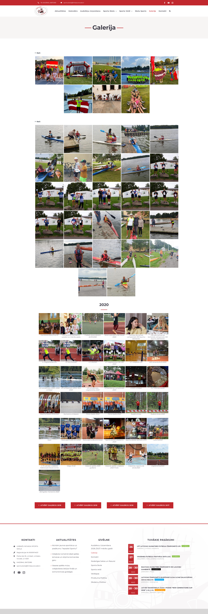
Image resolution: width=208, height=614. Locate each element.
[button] (170, 11)
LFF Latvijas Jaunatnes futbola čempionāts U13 (158, 546)
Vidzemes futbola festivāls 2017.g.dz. (154, 557)
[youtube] (19, 572)
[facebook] (14, 572)
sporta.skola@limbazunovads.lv (28, 566)
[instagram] (24, 572)
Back (38, 53)
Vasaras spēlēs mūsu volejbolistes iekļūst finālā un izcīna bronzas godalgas (64, 568)
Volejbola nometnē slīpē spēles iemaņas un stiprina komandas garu (65, 557)
